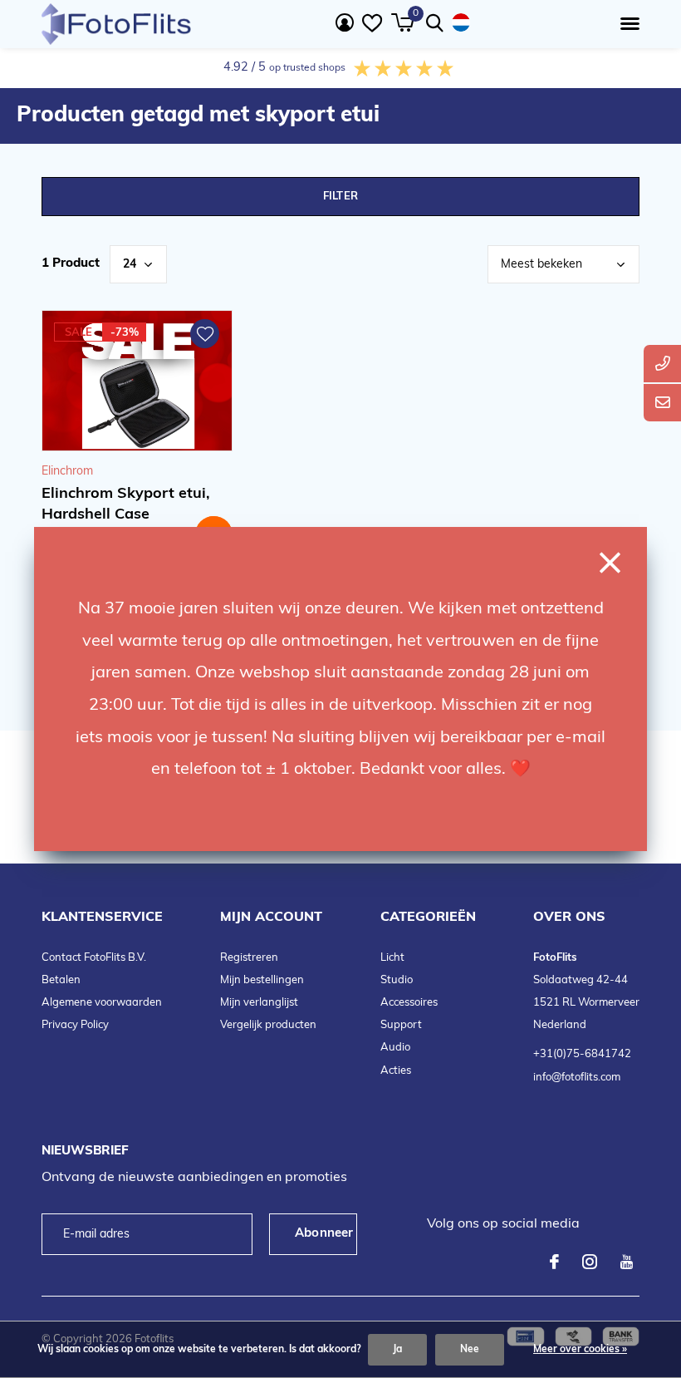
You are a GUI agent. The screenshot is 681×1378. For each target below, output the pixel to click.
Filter (340, 196)
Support (401, 1025)
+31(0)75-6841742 (582, 1054)
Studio (396, 980)
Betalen (61, 980)
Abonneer (324, 1234)
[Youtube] (626, 1261)
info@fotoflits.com (576, 1077)
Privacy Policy (75, 1025)
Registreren (249, 957)
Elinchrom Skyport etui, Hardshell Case (126, 505)
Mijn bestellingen (262, 980)
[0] (402, 22)
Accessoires (409, 1002)
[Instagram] (589, 1261)
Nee (469, 1350)
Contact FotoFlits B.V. (94, 957)
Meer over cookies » (580, 1350)
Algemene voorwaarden (102, 1002)
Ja (397, 1350)
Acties (395, 1070)
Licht (392, 957)
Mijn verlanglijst (259, 1002)
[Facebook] (554, 1261)
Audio (395, 1047)
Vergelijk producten (268, 1025)
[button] (626, 24)
